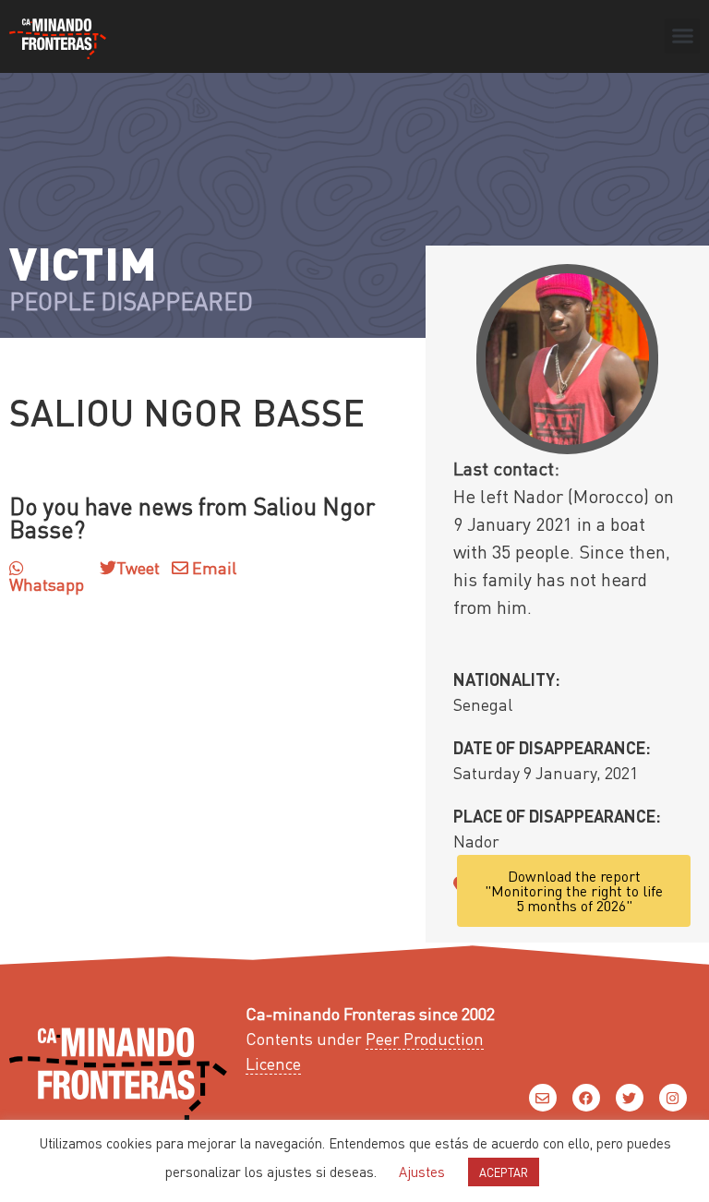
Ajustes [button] (422, 1171)
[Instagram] (673, 1098)
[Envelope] (543, 1098)
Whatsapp (46, 584)
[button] (682, 36)
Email (212, 567)
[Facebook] (586, 1098)
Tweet (138, 567)
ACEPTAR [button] (503, 1172)
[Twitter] (629, 1098)
